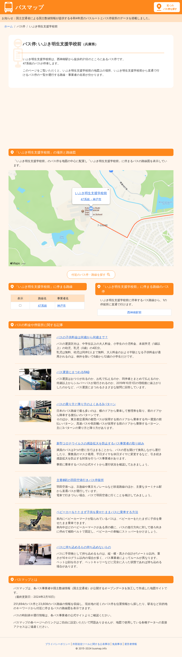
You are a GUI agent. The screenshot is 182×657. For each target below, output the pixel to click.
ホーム (8, 26)
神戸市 (61, 305)
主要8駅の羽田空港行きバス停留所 (80, 480)
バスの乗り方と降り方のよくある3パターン (86, 404)
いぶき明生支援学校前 (91, 193)
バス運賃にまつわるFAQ (73, 372)
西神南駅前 (134, 312)
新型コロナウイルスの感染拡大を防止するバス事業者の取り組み (100, 443)
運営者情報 (130, 643)
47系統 (42, 305)
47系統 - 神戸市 (91, 199)
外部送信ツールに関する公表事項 (91, 643)
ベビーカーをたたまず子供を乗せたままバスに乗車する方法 (97, 512)
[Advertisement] (91, 117)
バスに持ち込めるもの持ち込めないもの (84, 547)
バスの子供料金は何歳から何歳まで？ (82, 337)
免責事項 (117, 643)
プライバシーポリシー (57, 643)
